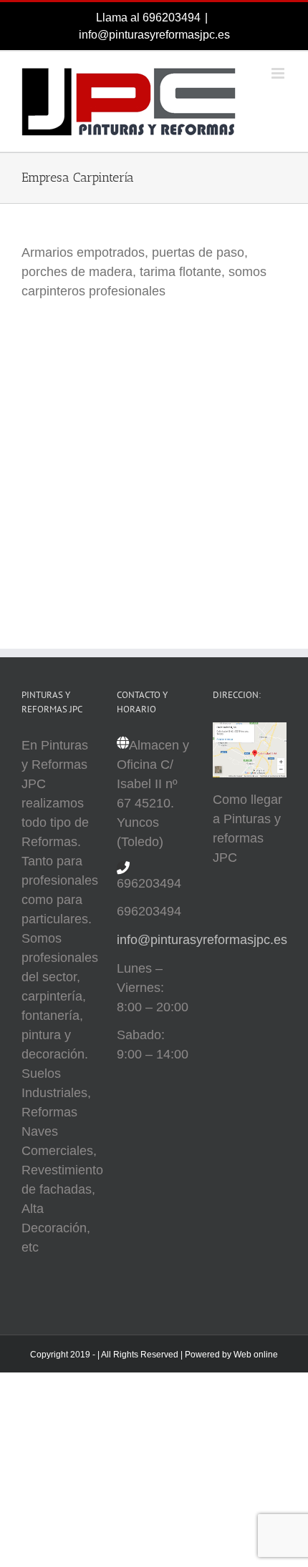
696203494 (172, 17)
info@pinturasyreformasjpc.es (154, 35)
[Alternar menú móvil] (279, 73)
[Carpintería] (93, 357)
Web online (256, 1355)
